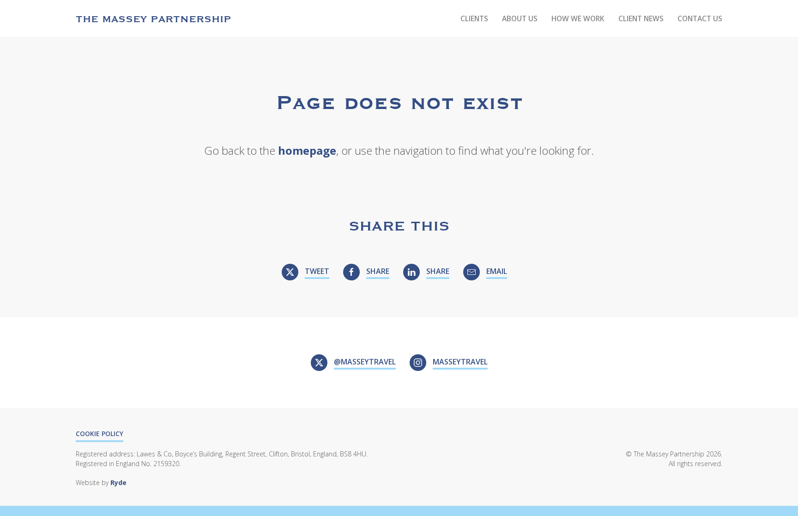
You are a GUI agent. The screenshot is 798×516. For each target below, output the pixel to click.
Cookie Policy (99, 433)
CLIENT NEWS (641, 18)
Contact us (699, 18)
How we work (578, 18)
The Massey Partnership (153, 18)
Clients (474, 18)
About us (520, 18)
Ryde (118, 482)
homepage (307, 150)
